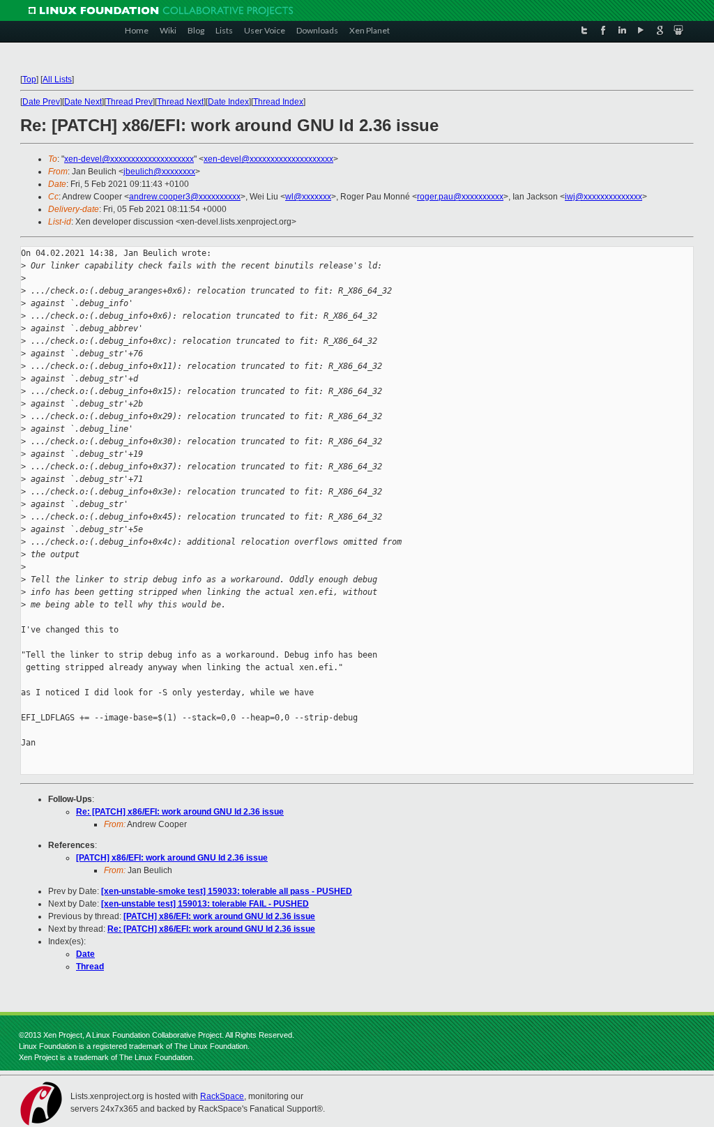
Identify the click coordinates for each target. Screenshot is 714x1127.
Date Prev (41, 102)
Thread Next (180, 102)
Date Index (228, 102)
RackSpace (222, 1096)
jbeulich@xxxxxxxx (159, 171)
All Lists (57, 79)
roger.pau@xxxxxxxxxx (460, 197)
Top (29, 79)
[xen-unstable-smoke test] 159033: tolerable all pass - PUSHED (226, 891)
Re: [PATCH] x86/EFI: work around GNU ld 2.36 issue (180, 812)
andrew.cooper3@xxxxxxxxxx (185, 197)
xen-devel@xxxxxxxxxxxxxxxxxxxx (129, 159)
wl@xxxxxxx (308, 197)
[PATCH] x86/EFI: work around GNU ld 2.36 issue (172, 858)
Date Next (83, 102)
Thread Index (278, 102)
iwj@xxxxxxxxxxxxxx (603, 197)
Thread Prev (129, 102)
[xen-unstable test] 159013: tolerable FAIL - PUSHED (205, 904)
